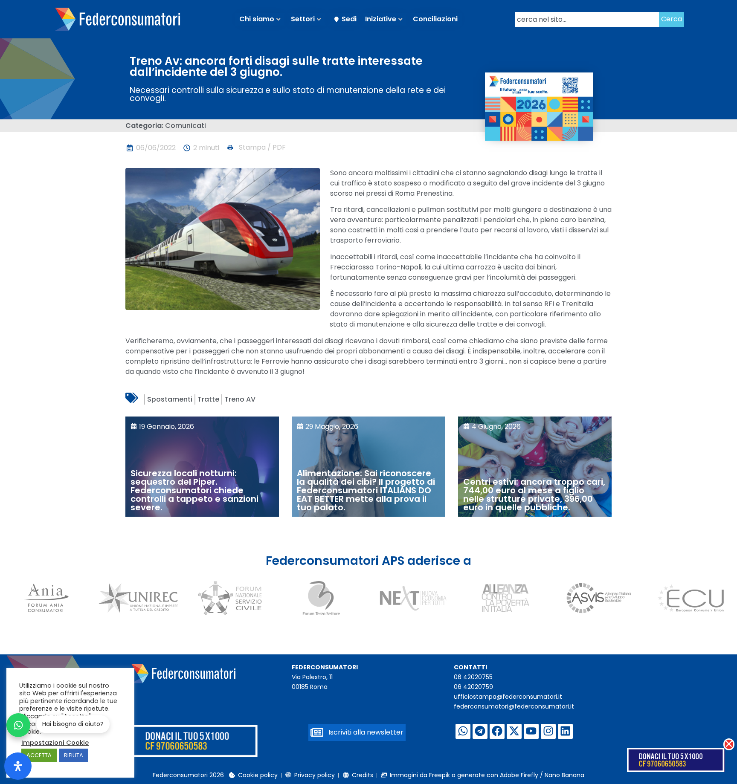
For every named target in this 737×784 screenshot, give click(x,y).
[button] (256, 147)
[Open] (18, 766)
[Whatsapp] (463, 731)
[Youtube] (531, 731)
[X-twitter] (514, 731)
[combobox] (587, 19)
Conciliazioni (435, 19)
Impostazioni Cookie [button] (55, 742)
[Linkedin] (565, 731)
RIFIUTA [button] (73, 755)
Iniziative (380, 19)
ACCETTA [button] (39, 755)
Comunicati (185, 125)
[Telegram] (480, 731)
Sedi (349, 19)
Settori (303, 19)
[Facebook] (497, 731)
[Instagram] (548, 731)
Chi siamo (256, 19)
